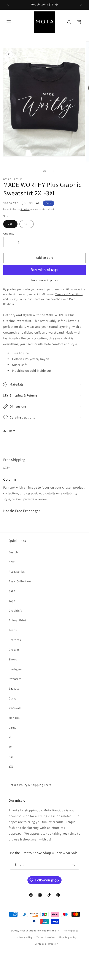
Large (12, 727)
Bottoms (15, 640)
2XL (10, 224)
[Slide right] (54, 171)
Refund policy (70, 930)
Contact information (46, 943)
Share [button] (12, 431)
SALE (12, 591)
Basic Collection (20, 581)
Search (13, 552)
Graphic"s (15, 611)
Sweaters (15, 679)
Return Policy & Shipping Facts (30, 785)
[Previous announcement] (8, 4)
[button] (8, 22)
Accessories (17, 572)
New (12, 562)
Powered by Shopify (48, 930)
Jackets (14, 688)
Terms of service (46, 937)
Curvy (12, 698)
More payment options (44, 280)
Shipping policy (68, 937)
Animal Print (17, 620)
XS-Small (15, 708)
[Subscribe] (74, 865)
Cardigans (15, 669)
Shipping (25, 209)
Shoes (13, 659)
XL (10, 737)
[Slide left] (35, 171)
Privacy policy (24, 937)
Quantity (8, 233)
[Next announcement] (81, 4)
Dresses (14, 650)
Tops (12, 601)
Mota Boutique (27, 930)
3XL (26, 224)
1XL (11, 747)
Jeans (13, 630)
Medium (14, 718)
